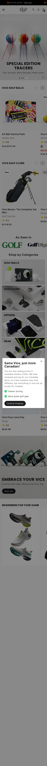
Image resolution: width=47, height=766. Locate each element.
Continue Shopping (15, 403)
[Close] (42, 360)
